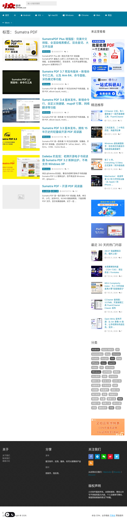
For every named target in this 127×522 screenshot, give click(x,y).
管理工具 (111, 399)
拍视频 (95, 390)
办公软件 (46, 191)
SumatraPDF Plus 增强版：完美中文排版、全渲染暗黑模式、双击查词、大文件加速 (65, 42)
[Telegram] (97, 456)
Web (98, 15)
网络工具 (106, 403)
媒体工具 (96, 381)
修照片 (116, 372)
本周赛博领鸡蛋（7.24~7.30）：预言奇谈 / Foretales (114, 269)
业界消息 (107, 372)
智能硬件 (104, 390)
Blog (108, 354)
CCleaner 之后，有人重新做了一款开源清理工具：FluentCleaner (114, 114)
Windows (69, 15)
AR (117, 349)
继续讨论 (6, 461)
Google (104, 358)
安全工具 (106, 381)
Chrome (85, 15)
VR (101, 367)
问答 (111, 408)
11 (68, 169)
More (7, 23)
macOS (54, 15)
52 (76, 191)
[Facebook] (90, 456)
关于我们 (6, 455)
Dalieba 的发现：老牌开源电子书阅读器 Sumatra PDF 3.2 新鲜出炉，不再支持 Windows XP (65, 160)
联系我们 (6, 458)
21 (68, 112)
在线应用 (113, 376)
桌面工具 (115, 390)
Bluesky (117, 472)
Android (26, 15)
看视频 (95, 399)
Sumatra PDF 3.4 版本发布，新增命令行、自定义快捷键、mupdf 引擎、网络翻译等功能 (66, 103)
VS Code (110, 367)
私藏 (103, 399)
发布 (47, 455)
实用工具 (54, 191)
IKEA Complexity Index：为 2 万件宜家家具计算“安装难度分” (114, 286)
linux (103, 363)
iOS (39, 15)
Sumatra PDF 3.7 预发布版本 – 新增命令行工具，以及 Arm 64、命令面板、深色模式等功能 (65, 75)
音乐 (118, 408)
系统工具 (96, 403)
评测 (94, 408)
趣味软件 (102, 408)
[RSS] (90, 463)
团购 (104, 376)
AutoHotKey (97, 354)
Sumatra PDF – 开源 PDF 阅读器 (62, 186)
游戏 (104, 394)
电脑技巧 (113, 394)
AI (15, 15)
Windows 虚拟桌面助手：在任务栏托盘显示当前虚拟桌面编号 (114, 146)
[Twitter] (116, 456)
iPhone (95, 363)
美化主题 (117, 403)
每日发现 (96, 394)
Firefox (95, 358)
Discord (91, 475)
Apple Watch (107, 349)
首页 (7, 15)
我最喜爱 (96, 385)
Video (94, 367)
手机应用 (106, 385)
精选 (109, 15)
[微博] (110, 456)
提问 (47, 467)
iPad (119, 358)
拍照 (115, 385)
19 (68, 137)
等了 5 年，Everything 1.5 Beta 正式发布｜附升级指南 (114, 163)
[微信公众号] (103, 456)
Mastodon (107, 472)
